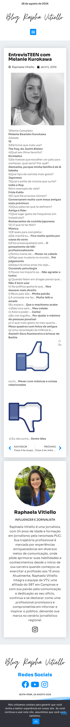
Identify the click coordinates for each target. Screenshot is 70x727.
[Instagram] (35, 629)
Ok (36, 721)
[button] (33, 32)
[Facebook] (25, 684)
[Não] (64, 713)
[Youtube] (35, 684)
